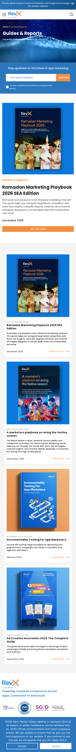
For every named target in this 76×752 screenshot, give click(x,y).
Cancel (56, 746)
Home (5, 26)
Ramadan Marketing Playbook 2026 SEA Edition (37, 190)
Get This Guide (38, 229)
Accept (22, 746)
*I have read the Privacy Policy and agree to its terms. (31, 87)
